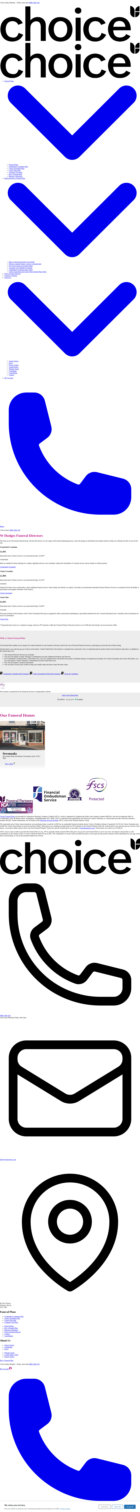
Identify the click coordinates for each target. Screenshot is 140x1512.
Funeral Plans (13, 165)
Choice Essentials (6, 593)
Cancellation (13, 373)
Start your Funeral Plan (70, 695)
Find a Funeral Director (12, 274)
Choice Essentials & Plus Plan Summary (46, 674)
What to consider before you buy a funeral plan (25, 264)
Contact (11, 375)
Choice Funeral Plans (7, 816)
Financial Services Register (49, 820)
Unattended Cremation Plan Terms (21, 270)
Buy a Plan (9, 764)
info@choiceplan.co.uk (8, 1160)
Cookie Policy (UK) (11, 1355)
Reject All (117, 1507)
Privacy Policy (14, 365)
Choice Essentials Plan (16, 168)
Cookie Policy (14, 367)
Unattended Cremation (8, 567)
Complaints (13, 371)
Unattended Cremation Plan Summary (16, 674)
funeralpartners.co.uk (87, 828)
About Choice (13, 361)
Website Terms (14, 369)
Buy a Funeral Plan (15, 174)
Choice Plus (4, 619)
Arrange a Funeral (10, 276)
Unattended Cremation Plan (18, 167)
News (11, 363)
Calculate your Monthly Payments (20, 268)
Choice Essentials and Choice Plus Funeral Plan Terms (27, 272)
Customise (104, 1507)
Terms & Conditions (71, 674)
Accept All (130, 1507)
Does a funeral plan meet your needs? (22, 262)
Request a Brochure (15, 176)
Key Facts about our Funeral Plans (21, 266)
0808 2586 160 (34, 3)
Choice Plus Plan (15, 170)
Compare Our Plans (15, 172)
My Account (8, 378)
